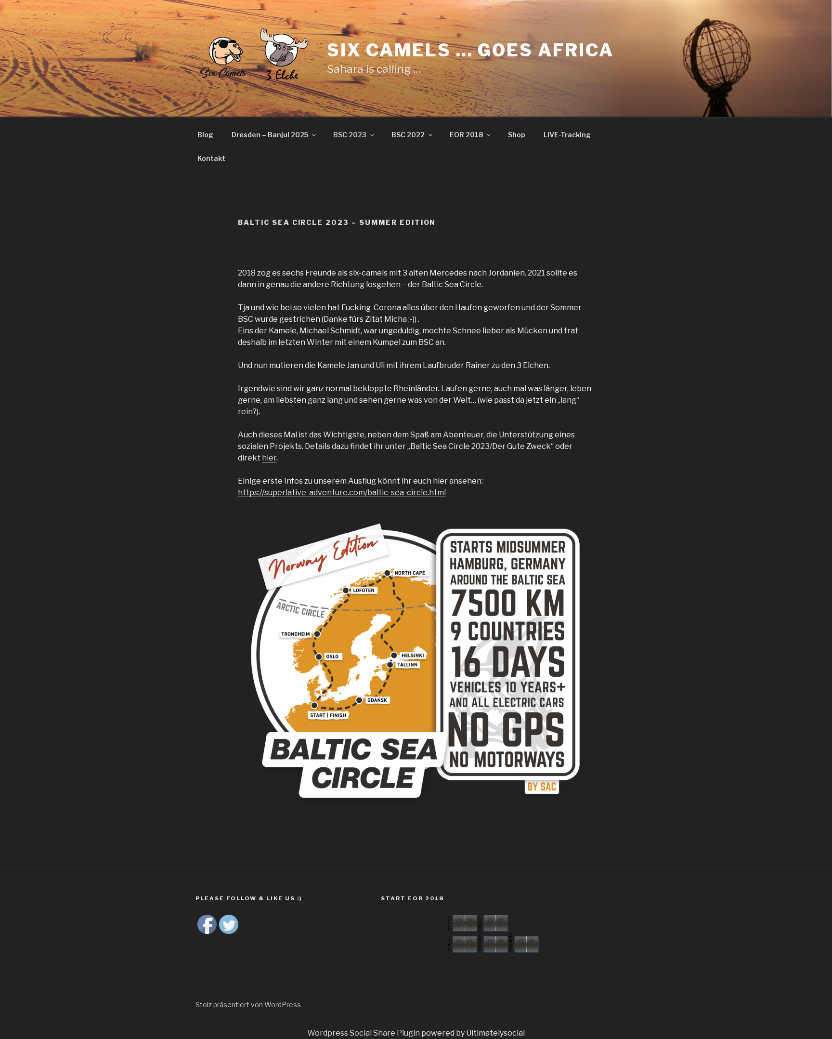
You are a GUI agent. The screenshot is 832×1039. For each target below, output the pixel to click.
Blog (205, 135)
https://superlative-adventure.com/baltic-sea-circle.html (342, 492)
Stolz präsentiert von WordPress (248, 1004)
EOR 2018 (466, 135)
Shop (516, 135)
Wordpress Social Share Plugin (364, 1033)
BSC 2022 (408, 135)
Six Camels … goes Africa (470, 50)
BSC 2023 (349, 135)
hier (269, 457)
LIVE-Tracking (567, 135)
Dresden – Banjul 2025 (270, 135)
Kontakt (211, 158)
